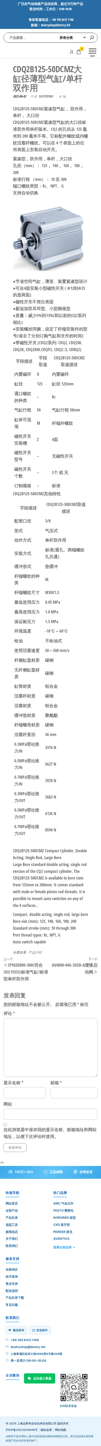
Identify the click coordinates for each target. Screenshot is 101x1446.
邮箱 (56, 1082)
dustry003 (46, 96)
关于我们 (12, 1239)
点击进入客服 (42, 1378)
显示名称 (13, 1082)
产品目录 (12, 1217)
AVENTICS (61, 1239)
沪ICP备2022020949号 (22, 1430)
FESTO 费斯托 (63, 1210)
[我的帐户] (71, 52)
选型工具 (12, 1225)
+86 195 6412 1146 (25, 1340)
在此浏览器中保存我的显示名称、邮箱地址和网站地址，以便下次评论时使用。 (50, 1133)
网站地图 (60, 1430)
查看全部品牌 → (64, 1247)
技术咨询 (12, 1276)
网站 (8, 1104)
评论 (9, 1013)
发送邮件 (42, 1330)
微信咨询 (18, 1330)
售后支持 (12, 1283)
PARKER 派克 (62, 1232)
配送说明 (12, 1291)
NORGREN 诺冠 (64, 1217)
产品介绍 (35, 952)
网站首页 (12, 1203)
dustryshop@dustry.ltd (28, 1347)
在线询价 (12, 1269)
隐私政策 (46, 1430)
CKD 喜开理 (61, 1225)
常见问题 (12, 1305)
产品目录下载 (15, 1297)
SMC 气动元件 (63, 1203)
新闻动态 (12, 1232)
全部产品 (12, 1210)
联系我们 (12, 1246)
